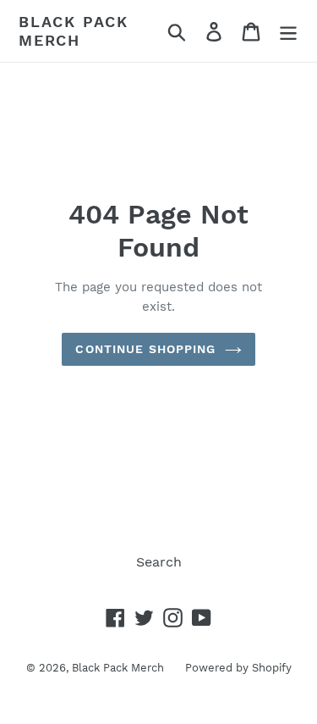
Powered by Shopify (238, 667)
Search (159, 562)
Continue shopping (145, 349)
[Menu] (288, 31)
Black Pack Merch (73, 31)
